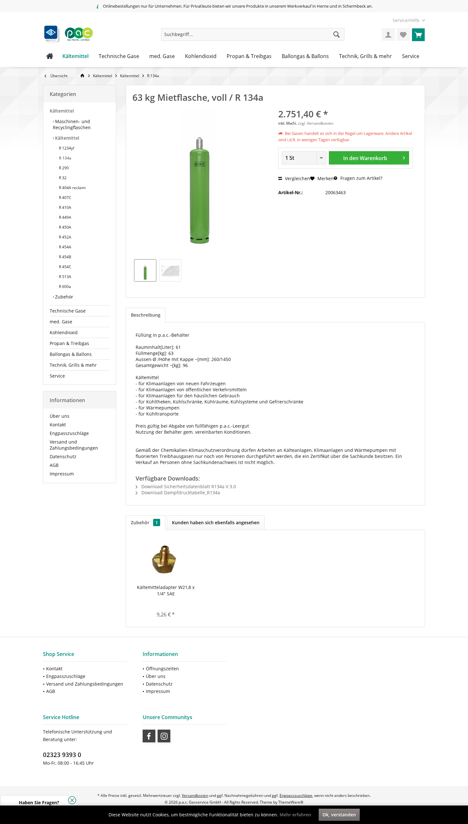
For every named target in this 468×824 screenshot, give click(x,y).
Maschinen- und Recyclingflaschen (72, 124)
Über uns (59, 416)
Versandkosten (195, 795)
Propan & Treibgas (69, 343)
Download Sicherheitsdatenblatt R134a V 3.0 (188, 486)
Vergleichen (297, 178)
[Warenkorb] (418, 34)
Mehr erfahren (295, 815)
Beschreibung (145, 315)
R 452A (64, 237)
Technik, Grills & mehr (73, 365)
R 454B (64, 257)
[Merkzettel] (403, 34)
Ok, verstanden (339, 815)
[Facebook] (149, 736)
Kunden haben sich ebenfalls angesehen (215, 522)
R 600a (64, 286)
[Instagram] (164, 736)
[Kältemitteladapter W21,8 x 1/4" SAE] (165, 558)
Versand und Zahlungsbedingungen (74, 445)
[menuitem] (406, 20)
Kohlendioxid (64, 332)
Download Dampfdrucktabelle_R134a (180, 492)
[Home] (50, 56)
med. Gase (61, 322)
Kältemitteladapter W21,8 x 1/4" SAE (166, 590)
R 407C (64, 197)
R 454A (64, 247)
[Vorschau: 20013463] (145, 270)
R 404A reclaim (72, 187)
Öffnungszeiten (162, 669)
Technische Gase (68, 311)
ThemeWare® (290, 802)
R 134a (64, 158)
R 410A (64, 207)
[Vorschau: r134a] (170, 270)
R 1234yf (66, 148)
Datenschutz (63, 456)
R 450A (64, 227)
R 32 (62, 177)
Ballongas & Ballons (71, 354)
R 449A (64, 217)
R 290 (63, 168)
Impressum (62, 474)
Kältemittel (62, 111)
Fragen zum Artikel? (360, 178)
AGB (54, 465)
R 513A (64, 276)
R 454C (64, 266)
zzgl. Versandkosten (315, 123)
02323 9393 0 (62, 755)
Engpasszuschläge (69, 433)
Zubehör (63, 297)
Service (57, 376)
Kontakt (58, 425)
